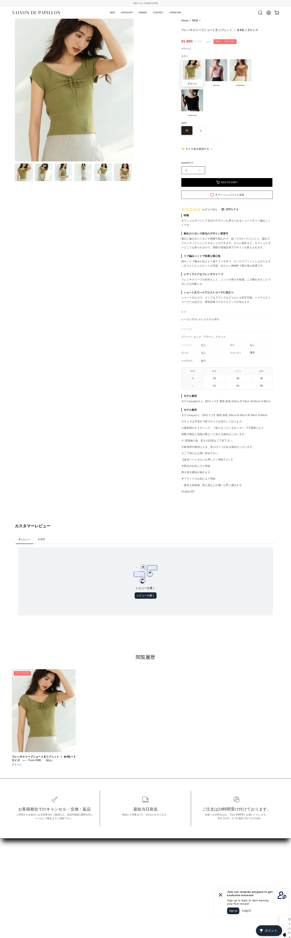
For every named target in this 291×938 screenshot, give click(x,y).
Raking (19, 880)
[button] (127, 13)
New (18, 868)
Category (21, 874)
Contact (20, 886)
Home (184, 20)
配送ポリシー (78, 885)
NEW (195, 20)
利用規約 (75, 878)
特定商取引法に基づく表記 (87, 860)
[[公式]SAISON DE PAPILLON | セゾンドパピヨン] (36, 12)
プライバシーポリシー (84, 872)
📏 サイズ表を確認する (195, 148)
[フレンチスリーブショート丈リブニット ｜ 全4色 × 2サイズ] (24, 172)
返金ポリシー (78, 866)
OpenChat (22, 892)
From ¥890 (34, 760)
